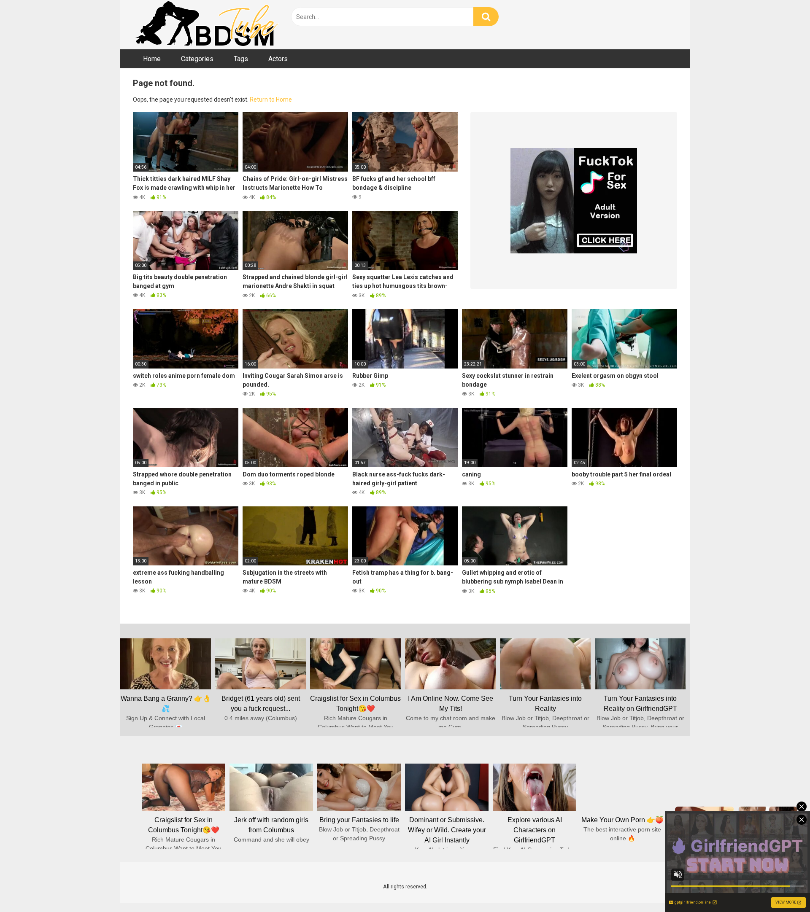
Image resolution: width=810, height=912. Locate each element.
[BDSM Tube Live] (207, 24)
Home (152, 59)
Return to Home (271, 99)
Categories (197, 59)
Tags (241, 59)
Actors (278, 59)
